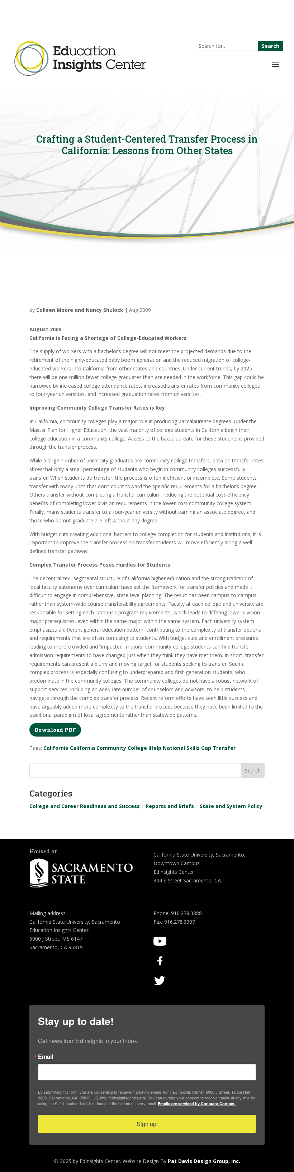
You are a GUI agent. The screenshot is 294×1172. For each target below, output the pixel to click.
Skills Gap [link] (198, 747)
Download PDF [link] (55, 729)
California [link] (55, 747)
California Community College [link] (108, 747)
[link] (80, 73)
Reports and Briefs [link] (170, 806)
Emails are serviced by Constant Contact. (197, 1103)
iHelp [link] (154, 747)
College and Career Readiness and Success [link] (84, 806)
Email (45, 1057)
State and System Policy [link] (231, 806)
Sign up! (147, 1124)
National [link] (174, 747)
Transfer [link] (224, 747)
